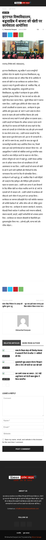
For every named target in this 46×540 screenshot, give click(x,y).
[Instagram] (23, 524)
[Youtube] (29, 524)
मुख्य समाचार (12, 9)
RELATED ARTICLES (11, 343)
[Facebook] (16, 524)
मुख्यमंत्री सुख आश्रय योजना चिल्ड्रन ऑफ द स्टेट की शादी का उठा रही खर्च (28, 363)
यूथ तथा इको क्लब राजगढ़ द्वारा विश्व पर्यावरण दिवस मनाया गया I (34, 305)
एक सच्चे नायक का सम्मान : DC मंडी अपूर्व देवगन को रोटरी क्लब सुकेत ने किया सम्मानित (28, 376)
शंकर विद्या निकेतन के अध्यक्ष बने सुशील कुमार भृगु (12, 305)
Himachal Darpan (10, 29)
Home (4, 9)
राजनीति (19, 533)
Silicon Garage (36, 537)
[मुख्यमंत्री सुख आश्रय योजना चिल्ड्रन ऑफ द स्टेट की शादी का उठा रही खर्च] (8, 365)
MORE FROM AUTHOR (31, 343)
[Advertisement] (23, 253)
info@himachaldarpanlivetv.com (27, 508)
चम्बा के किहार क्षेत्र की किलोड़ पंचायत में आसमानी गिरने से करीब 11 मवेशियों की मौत (28, 353)
